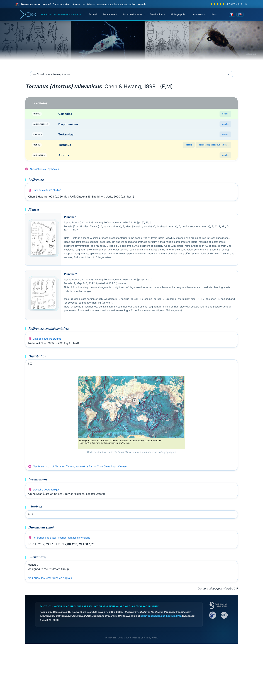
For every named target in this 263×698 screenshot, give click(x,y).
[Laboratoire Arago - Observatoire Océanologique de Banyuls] (212, 615)
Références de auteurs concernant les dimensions (61, 537)
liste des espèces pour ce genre (213, 145)
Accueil (93, 14)
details (225, 155)
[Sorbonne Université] (218, 605)
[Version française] (231, 15)
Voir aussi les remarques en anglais (50, 577)
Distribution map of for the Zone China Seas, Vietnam (80, 466)
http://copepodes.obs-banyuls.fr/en (161, 615)
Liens (214, 14)
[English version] (239, 15)
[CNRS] (224, 615)
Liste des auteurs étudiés (47, 190)
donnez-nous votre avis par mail (114, 4)
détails (225, 113)
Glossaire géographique (46, 489)
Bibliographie (178, 14)
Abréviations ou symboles (44, 169)
